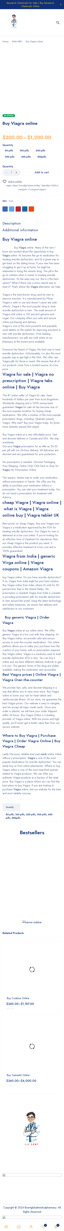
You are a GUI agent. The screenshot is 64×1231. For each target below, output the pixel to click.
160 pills (24, 150)
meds (44, 754)
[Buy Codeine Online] (32, 970)
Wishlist (45, 1225)
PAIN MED (17, 41)
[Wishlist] (12, 181)
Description (11, 223)
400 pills (26, 156)
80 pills (9, 150)
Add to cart (42, 172)
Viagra (22, 247)
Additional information (20, 230)
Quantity (7, 145)
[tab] (11, 223)
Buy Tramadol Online (18, 1075)
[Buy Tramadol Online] (32, 1047)
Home (5, 41)
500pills (41, 156)
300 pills (10, 156)
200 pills (40, 150)
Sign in (31, 1226)
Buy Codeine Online (18, 998)
